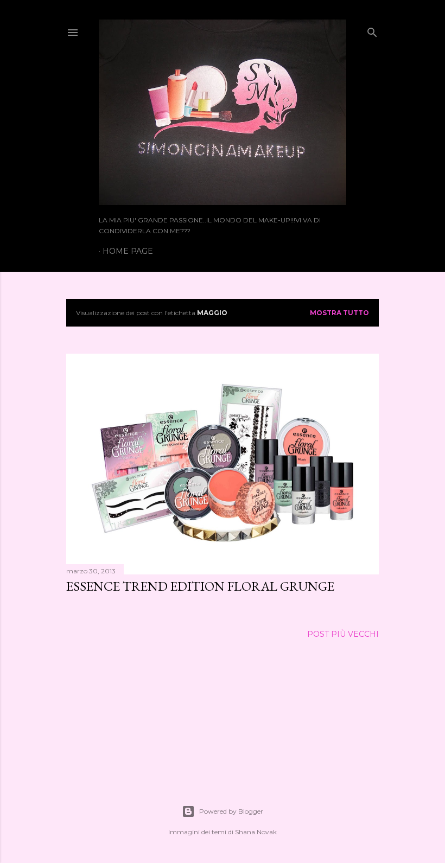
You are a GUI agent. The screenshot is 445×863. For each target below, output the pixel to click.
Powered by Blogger (231, 811)
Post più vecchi (343, 634)
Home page (128, 251)
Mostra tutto (339, 313)
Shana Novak (256, 832)
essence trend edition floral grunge (200, 586)
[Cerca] (372, 30)
